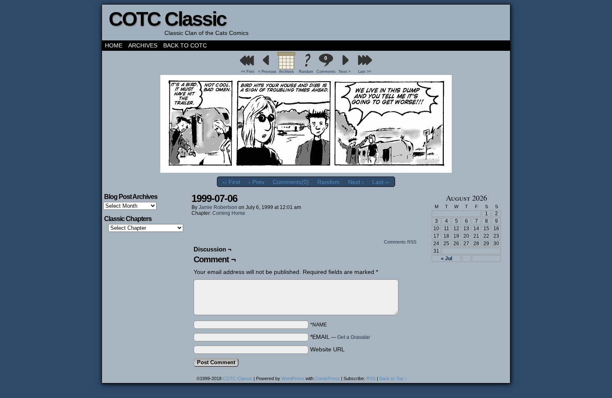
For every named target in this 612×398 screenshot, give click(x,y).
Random (306, 72)
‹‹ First (231, 182)
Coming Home (228, 213)
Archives (142, 45)
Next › (356, 182)
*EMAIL (340, 336)
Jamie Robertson (218, 207)
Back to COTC (185, 45)
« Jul (446, 258)
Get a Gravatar (353, 337)
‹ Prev (256, 182)
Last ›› (380, 182)
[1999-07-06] (306, 170)
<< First (247, 72)
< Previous (267, 72)
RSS (371, 378)
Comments (325, 64)
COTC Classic (167, 19)
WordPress (292, 378)
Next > (345, 72)
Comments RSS (400, 241)
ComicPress (327, 378)
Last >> (364, 72)
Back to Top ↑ (393, 378)
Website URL (327, 349)
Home (113, 45)
